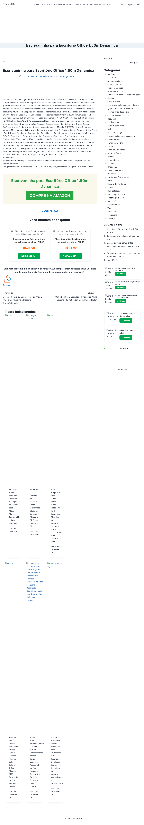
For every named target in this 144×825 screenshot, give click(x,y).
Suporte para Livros (116, 194)
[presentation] (13, 398)
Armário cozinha (114, 81)
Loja (108, 260)
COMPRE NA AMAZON (50, 195)
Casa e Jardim (81, 4)
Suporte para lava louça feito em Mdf (123, 236)
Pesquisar (108, 58)
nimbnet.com (113, 160)
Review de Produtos (63, 4)
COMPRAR (121, 274)
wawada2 (111, 218)
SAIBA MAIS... (29, 256)
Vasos (110, 208)
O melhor (111, 163)
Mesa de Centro (114, 153)
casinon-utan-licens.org (118, 112)
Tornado (6, 285)
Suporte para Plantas (117, 198)
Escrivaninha (113, 122)
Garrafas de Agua (115, 132)
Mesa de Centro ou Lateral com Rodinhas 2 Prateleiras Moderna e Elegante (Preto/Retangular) (22, 298)
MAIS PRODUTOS (50, 211)
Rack (109, 180)
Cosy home (112, 119)
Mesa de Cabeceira (116, 150)
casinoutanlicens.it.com (118, 115)
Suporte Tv (112, 201)
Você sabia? (95, 4)
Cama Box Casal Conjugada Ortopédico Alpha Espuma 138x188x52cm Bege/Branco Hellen (76, 296)
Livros (110, 146)
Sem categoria (113, 191)
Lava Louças (113, 139)
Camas (110, 98)
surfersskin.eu (113, 205)
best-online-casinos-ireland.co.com (123, 95)
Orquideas (112, 167)
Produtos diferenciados (118, 177)
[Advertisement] (72, 26)
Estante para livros (115, 126)
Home (36, 4)
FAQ (109, 129)
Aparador (111, 77)
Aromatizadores (114, 84)
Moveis (110, 156)
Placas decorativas (116, 170)
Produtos (111, 174)
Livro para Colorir (115, 143)
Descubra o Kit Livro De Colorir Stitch (123, 229)
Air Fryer (111, 74)
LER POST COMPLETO (13, 531)
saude (110, 187)
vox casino (112, 215)
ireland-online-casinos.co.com (121, 136)
